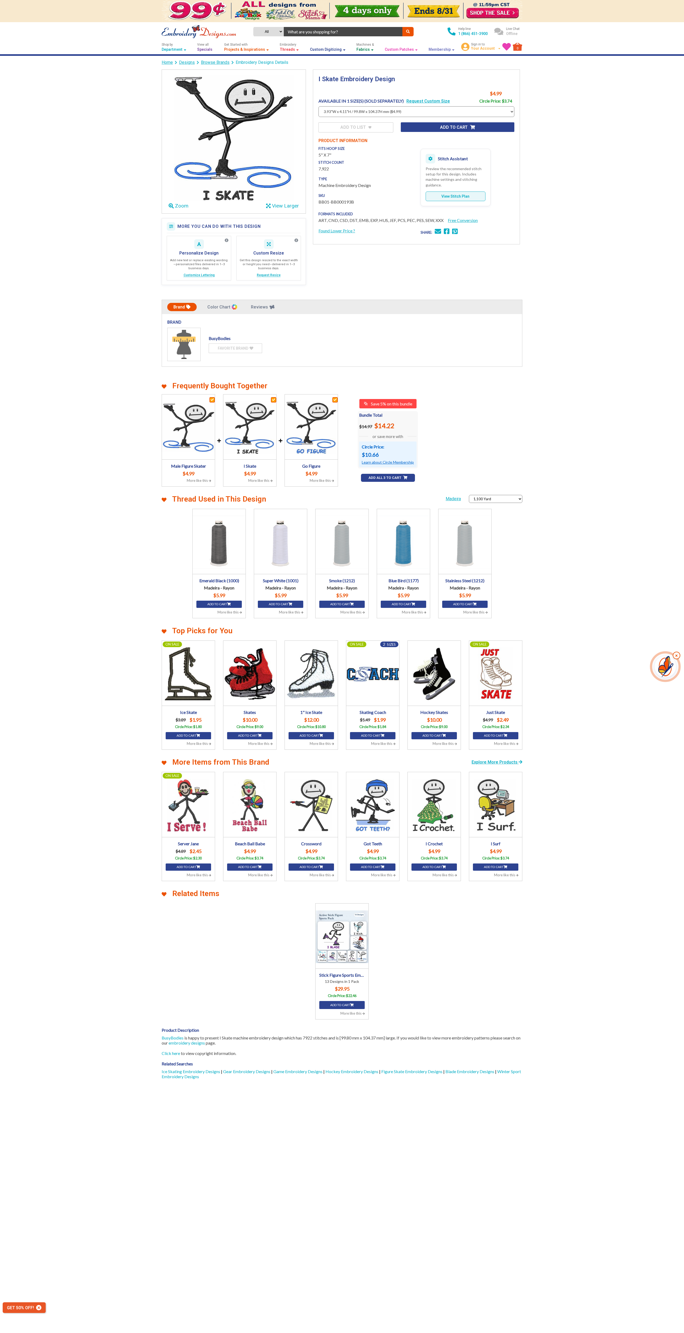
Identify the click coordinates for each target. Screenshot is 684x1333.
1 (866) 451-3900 (473, 34)
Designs (187, 62)
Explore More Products (495, 762)
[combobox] (343, 31)
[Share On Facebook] (446, 231)
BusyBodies (173, 1037)
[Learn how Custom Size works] (296, 240)
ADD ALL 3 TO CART (385, 478)
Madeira (453, 498)
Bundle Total (370, 414)
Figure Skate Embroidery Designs (412, 1071)
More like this (198, 480)
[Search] (408, 31)
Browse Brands (215, 62)
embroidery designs (187, 1042)
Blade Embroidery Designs (470, 1071)
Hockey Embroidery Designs (352, 1071)
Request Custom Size (428, 101)
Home (167, 62)
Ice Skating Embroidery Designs (191, 1071)
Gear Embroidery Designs (247, 1071)
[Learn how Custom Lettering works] (227, 240)
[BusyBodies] (184, 344)
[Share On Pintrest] (455, 231)
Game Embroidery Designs (298, 1071)
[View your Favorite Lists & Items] (506, 46)
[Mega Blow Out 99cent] (342, 11)
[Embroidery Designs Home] (199, 31)
